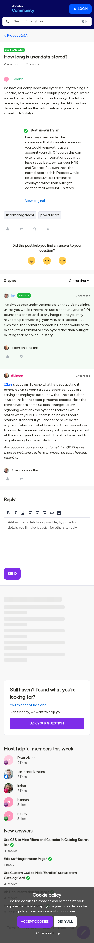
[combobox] (47, 21)
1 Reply (9, 865)
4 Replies (11, 851)
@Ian (8, 385)
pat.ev (22, 814)
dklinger (17, 376)
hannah (23, 800)
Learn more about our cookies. (52, 911)
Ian (13, 296)
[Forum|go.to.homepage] (23, 9)
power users (49, 215)
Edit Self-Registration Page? (25, 859)
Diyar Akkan (26, 758)
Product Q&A (17, 36)
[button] (5, 10)
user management (20, 215)
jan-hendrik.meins (31, 772)
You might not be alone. (28, 705)
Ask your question (47, 723)
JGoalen (17, 79)
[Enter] (7, 21)
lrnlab (21, 786)
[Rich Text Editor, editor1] (47, 542)
